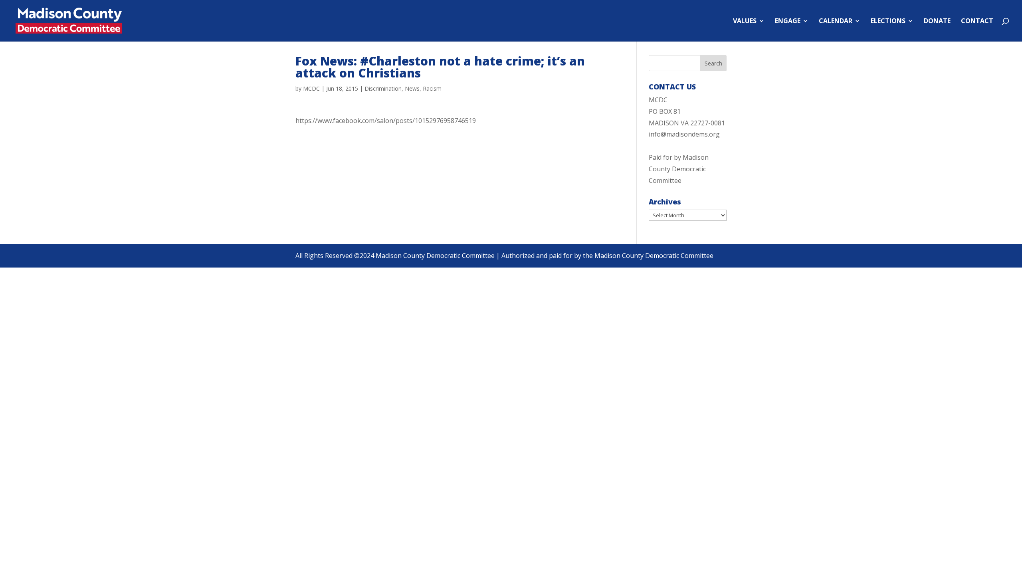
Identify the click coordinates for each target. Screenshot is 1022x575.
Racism (432, 88)
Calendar (835, 21)
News (412, 88)
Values (745, 21)
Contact (977, 21)
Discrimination (383, 88)
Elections (888, 21)
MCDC (311, 88)
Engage (787, 21)
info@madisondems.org (684, 134)
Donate (937, 21)
